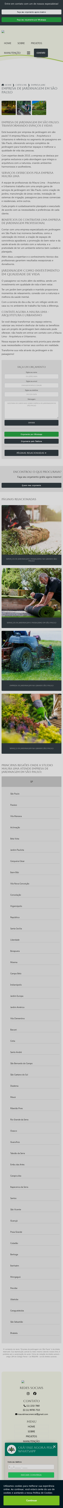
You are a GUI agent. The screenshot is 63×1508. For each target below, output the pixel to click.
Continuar (31, 1500)
